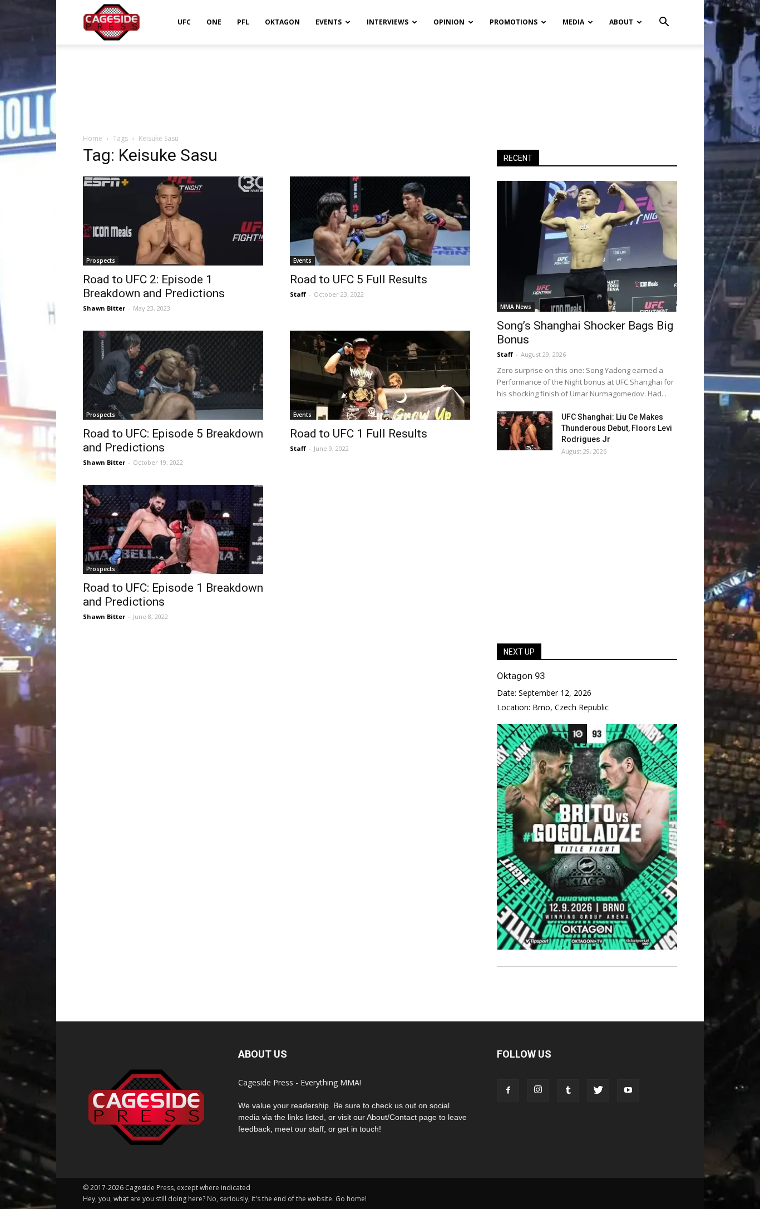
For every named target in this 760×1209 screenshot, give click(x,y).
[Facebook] (508, 1090)
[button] (663, 14)
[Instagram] (538, 1090)
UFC (184, 22)
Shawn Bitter (104, 308)
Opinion (449, 22)
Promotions (513, 22)
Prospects (100, 260)
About (621, 22)
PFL (243, 22)
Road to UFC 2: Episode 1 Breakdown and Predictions (154, 286)
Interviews (387, 22)
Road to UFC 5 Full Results (358, 279)
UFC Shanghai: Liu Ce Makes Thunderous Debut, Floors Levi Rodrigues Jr (616, 428)
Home (92, 138)
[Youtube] (628, 1090)
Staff (298, 294)
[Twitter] (598, 1090)
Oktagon (282, 22)
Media (573, 22)
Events (328, 22)
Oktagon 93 (521, 675)
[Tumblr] (568, 1090)
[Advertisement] (380, 83)
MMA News (515, 307)
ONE (213, 22)
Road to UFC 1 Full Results (358, 433)
